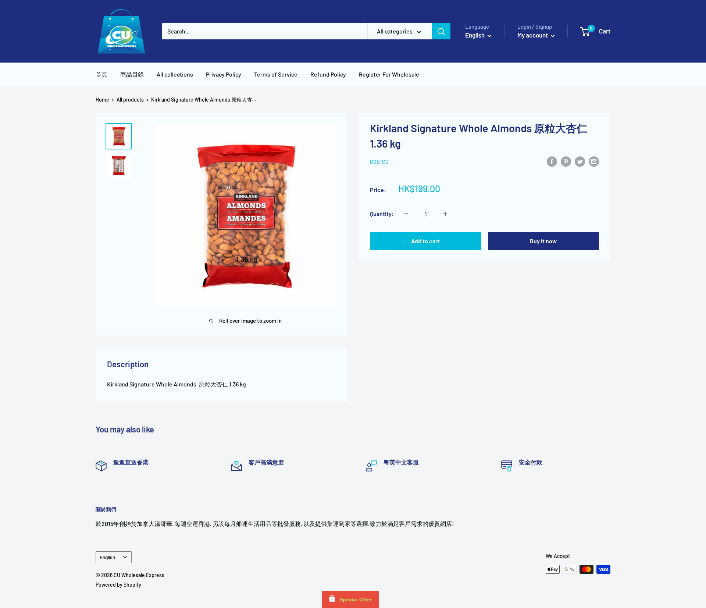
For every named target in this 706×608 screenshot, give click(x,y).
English (107, 557)
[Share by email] (594, 161)
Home (102, 99)
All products (130, 99)
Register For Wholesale (389, 74)
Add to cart (425, 240)
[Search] (441, 31)
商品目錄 (132, 74)
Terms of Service (275, 74)
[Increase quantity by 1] (445, 214)
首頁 (101, 74)
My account (533, 35)
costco (379, 162)
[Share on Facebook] (552, 161)
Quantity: (382, 213)
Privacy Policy (223, 74)
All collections (175, 74)
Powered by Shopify (118, 585)
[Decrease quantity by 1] (406, 214)
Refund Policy (328, 74)
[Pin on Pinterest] (566, 161)
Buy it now (543, 240)
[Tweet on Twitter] (580, 161)
